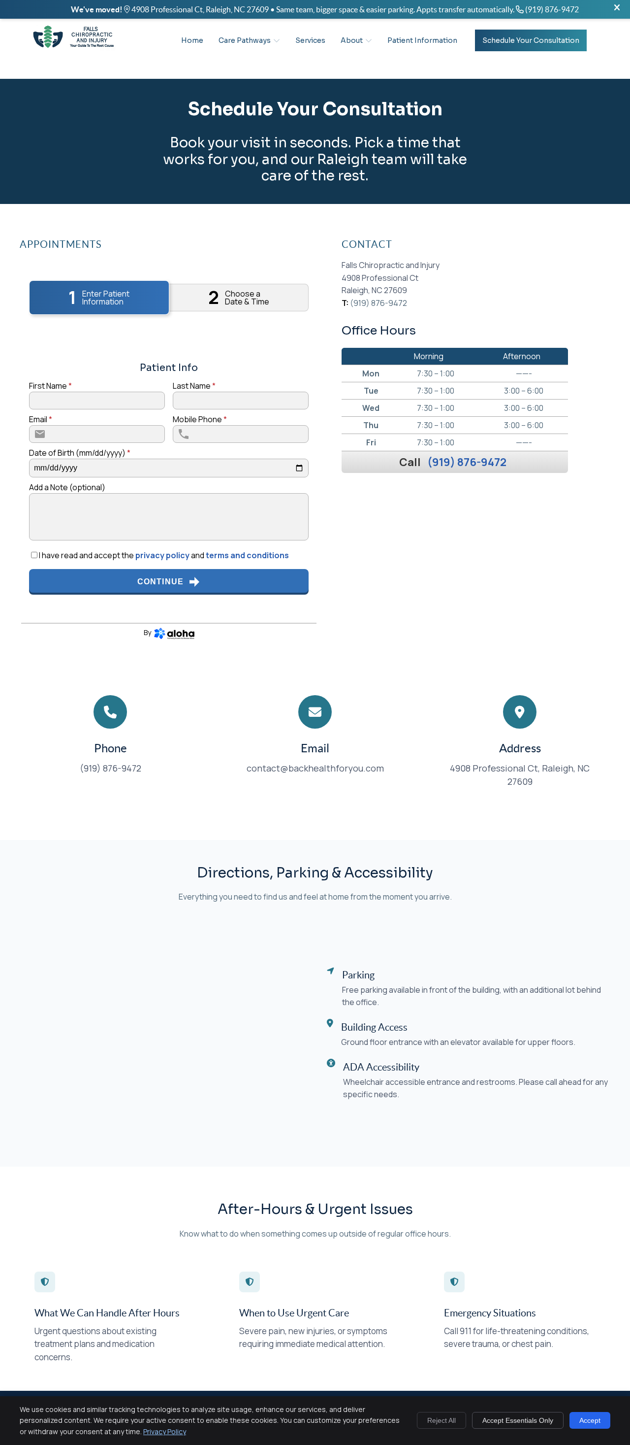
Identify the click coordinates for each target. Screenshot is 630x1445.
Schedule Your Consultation (530, 40)
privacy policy (162, 555)
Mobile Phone (200, 419)
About (352, 40)
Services (310, 40)
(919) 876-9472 (466, 462)
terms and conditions (247, 555)
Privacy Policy (164, 1431)
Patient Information (422, 40)
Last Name (194, 386)
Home (192, 40)
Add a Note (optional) (67, 487)
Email (40, 419)
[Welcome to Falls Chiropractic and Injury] (74, 49)
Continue (160, 581)
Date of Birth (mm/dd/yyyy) (79, 453)
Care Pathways (245, 40)
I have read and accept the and (163, 555)
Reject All (441, 1420)
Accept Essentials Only (517, 1420)
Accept (589, 1420)
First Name (50, 386)
